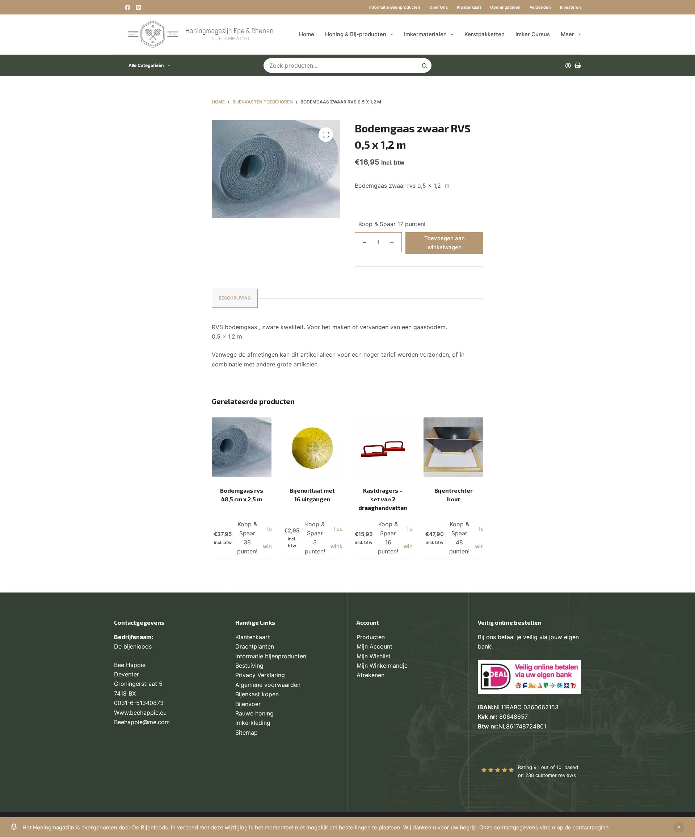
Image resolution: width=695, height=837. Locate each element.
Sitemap (246, 732)
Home (306, 34)
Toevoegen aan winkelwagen (444, 243)
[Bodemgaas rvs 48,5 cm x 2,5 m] (241, 447)
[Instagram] (138, 7)
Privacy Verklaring (260, 675)
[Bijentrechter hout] (453, 447)
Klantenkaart (469, 7)
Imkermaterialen (425, 34)
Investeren (570, 7)
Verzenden (540, 7)
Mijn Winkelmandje (382, 665)
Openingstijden (505, 7)
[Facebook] (127, 7)
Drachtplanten (254, 646)
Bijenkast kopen (257, 694)
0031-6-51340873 (139, 702)
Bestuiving (249, 665)
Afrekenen (370, 675)
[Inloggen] (568, 65)
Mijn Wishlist (374, 656)
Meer (567, 34)
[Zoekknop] (424, 65)
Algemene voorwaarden (267, 684)
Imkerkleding (252, 722)
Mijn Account (374, 646)
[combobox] (340, 65)
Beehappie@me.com (142, 722)
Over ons (438, 7)
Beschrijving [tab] (235, 298)
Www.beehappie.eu (140, 712)
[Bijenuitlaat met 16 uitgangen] (312, 447)
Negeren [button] (678, 827)
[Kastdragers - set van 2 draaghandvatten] (383, 447)
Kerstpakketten (484, 34)
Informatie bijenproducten (394, 7)
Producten (371, 637)
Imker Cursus (532, 34)
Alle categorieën (146, 65)
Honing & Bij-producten (355, 34)
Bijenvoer (248, 704)
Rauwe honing (254, 713)
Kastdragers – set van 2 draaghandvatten (383, 499)
